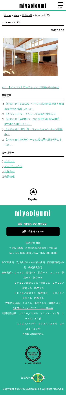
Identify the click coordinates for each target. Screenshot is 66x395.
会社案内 (25, 377)
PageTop (33, 199)
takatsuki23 (11, 22)
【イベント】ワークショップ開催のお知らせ (33, 87)
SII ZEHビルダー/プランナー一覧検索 (33, 308)
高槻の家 (27, 15)
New (16, 15)
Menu (60, 7)
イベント (9, 161)
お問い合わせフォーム (33, 231)
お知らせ (9, 171)
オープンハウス (13, 166)
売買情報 (9, 176)
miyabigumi (33, 6)
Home (7, 15)
